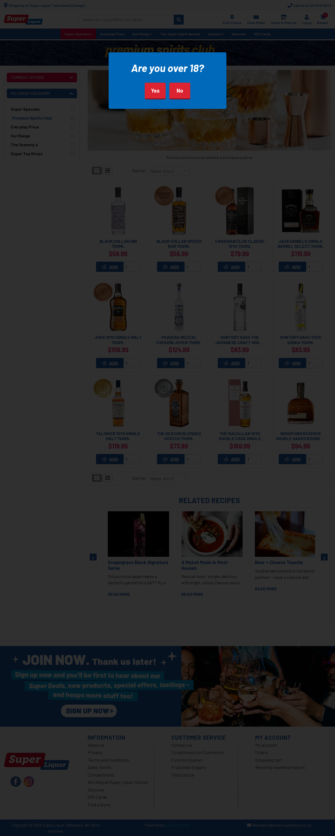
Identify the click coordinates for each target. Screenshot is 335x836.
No (180, 90)
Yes (155, 90)
